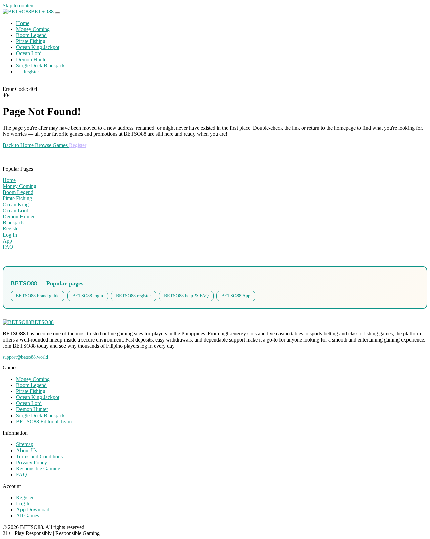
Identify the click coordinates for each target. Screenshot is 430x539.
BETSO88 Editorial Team (44, 421)
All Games (27, 515)
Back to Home (19, 145)
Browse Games (52, 145)
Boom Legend (31, 35)
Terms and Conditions (39, 456)
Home (22, 23)
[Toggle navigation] (57, 13)
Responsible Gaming (38, 468)
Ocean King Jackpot (37, 47)
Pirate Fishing (30, 41)
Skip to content (19, 5)
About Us (26, 450)
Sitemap (24, 444)
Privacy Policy (31, 462)
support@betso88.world (25, 357)
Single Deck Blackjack (40, 65)
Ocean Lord (29, 53)
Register (31, 71)
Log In (23, 503)
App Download (32, 509)
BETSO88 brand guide (37, 295)
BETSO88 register (133, 295)
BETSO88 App (235, 295)
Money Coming (33, 29)
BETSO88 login (87, 295)
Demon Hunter (32, 59)
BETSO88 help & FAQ (186, 295)
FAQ (21, 474)
